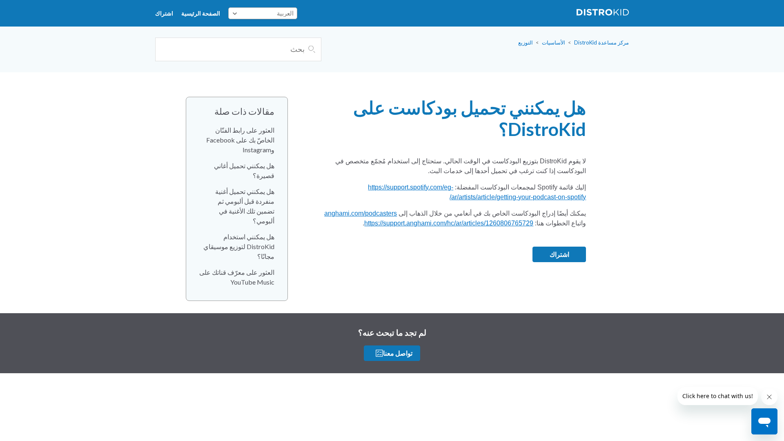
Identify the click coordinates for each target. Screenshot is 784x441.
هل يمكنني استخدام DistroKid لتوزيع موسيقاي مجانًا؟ (238, 246)
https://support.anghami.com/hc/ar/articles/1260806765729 (448, 223)
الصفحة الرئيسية (200, 13)
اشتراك (164, 13)
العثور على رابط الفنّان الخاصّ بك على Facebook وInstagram (240, 140)
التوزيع (525, 42)
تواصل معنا (397, 353)
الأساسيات (553, 42)
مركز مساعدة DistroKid (601, 42)
